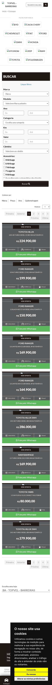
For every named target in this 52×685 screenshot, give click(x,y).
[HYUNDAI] (13, 51)
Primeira (10, 213)
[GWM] (17, 42)
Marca (6, 89)
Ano (5, 108)
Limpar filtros (26, 84)
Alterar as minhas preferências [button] (31, 679)
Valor (6, 137)
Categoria (8, 118)
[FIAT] (29, 33)
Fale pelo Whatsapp (27, 254)
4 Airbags (10, 160)
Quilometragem (31, 201)
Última (45, 218)
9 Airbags (10, 174)
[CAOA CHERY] (32, 24)
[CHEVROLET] (12, 33)
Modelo (7, 99)
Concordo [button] (31, 670)
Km (5, 127)
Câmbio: (7, 146)
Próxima (35, 218)
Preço (12, 201)
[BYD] (15, 24)
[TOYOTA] (14, 60)
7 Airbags (10, 167)
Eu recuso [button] (31, 674)
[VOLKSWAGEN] (34, 60)
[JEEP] (28, 51)
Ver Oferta (26, 227)
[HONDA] (33, 42)
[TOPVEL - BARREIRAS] (11, 5)
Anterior (21, 213)
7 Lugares (10, 171)
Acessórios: (9, 156)
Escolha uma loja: (9, 586)
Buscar (25, 184)
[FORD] (42, 33)
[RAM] (42, 51)
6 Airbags (10, 163)
